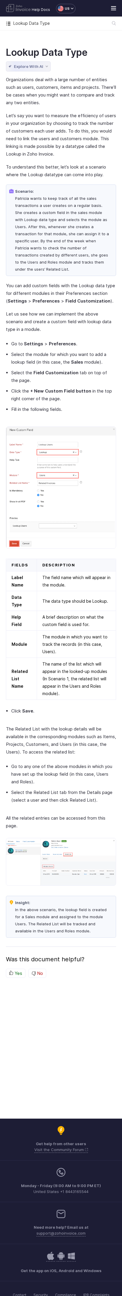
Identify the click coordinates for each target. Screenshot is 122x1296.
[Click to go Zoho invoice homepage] (18, 8)
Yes (17, 973)
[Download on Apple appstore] (61, 1258)
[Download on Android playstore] (50, 1258)
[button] (63, 8)
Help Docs (41, 9)
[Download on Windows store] (71, 1258)
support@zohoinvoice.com (61, 1233)
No (39, 973)
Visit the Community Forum (59, 1149)
